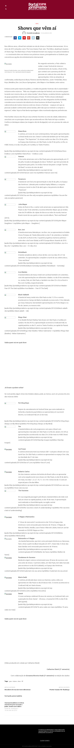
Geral (37, 23)
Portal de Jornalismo (33, 33)
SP (22, 681)
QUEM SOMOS (45, 741)
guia (10, 681)
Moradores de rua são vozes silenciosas (18, 689)
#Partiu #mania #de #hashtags (59, 689)
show (19, 681)
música (15, 681)
